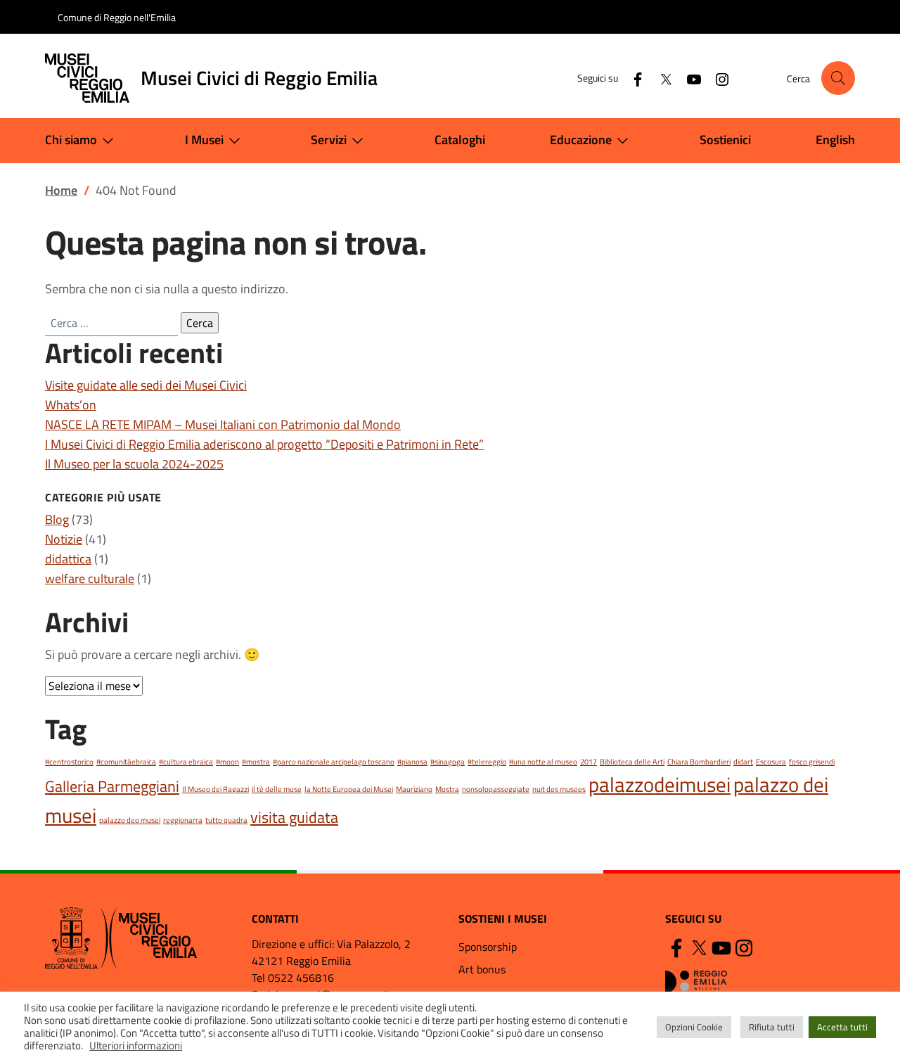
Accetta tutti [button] (842, 1027)
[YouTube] (688, 77)
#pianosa (412, 761)
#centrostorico (69, 761)
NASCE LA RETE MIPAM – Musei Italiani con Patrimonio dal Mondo (223, 424)
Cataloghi (460, 139)
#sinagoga (447, 761)
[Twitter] (660, 77)
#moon (227, 761)
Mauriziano (414, 789)
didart (743, 761)
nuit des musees (559, 789)
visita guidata (294, 817)
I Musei (204, 139)
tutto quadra (226, 820)
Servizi (329, 139)
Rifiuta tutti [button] (772, 1027)
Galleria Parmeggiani (112, 786)
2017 (588, 761)
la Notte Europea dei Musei (348, 789)
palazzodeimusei (660, 784)
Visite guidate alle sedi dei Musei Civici (146, 385)
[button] (838, 78)
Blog (57, 519)
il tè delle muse (277, 789)
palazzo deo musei (129, 820)
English (835, 139)
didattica (68, 558)
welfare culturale (89, 578)
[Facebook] (632, 77)
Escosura (771, 761)
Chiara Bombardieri (699, 761)
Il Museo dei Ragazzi (215, 789)
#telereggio (487, 761)
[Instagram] (716, 77)
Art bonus (482, 969)
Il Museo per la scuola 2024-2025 (134, 463)
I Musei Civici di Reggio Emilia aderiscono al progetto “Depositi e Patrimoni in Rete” (264, 444)
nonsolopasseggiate (495, 789)
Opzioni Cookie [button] (694, 1027)
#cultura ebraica (186, 761)
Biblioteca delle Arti (632, 761)
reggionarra (182, 820)
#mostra (256, 761)
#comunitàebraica (126, 761)
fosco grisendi (812, 761)
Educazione (581, 139)
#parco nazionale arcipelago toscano (333, 761)
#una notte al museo (543, 761)
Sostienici (725, 139)
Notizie (63, 539)
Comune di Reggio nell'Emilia (117, 17)
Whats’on (70, 404)
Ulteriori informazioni (135, 1045)
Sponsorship (487, 946)
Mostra (447, 789)
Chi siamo (71, 139)
